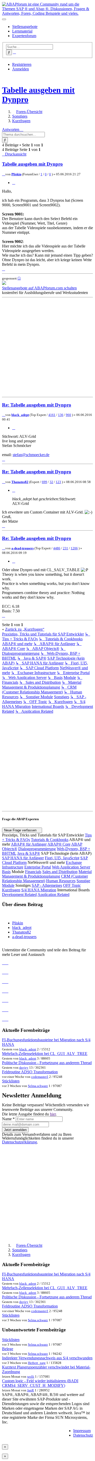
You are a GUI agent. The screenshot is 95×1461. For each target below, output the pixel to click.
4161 (51, 415)
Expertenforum (24, 36)
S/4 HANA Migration (38, 890)
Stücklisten (11, 1081)
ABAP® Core (58, 844)
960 (68, 415)
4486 (56, 548)
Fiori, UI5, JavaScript (62, 858)
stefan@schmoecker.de (31, 455)
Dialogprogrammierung (37, 849)
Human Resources (60, 881)
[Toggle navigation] (4, 19)
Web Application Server (71, 867)
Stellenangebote (24, 26)
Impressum (82, 1430)
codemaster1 (39, 1077)
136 (60, 415)
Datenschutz (83, 1435)
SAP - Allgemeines (47, 885)
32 (51, 482)
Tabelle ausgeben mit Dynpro (32, 164)
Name (8, 1119)
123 (58, 482)
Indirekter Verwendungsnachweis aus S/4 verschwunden (47, 1358)
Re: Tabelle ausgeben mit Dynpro (36, 405)
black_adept (20, 415)
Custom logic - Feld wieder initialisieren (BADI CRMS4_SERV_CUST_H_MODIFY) (40, 1383)
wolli (30, 1376)
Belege (7, 1349)
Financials (33, 871)
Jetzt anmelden (15, 1130)
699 (44, 482)
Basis (6, 871)
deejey (23, 1067)
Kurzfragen (11, 890)
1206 (74, 548)
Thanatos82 (19, 482)
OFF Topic (72, 885)
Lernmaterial (22, 31)
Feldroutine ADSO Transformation (30, 1072)
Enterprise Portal (37, 867)
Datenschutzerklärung (19, 1142)
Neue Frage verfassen (20, 830)
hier (53, 1114)
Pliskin (16, 174)
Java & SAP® (28, 853)
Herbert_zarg (37, 1363)
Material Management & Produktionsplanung (47, 873)
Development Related (19, 894)
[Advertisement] (47, 347)
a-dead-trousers (22, 548)
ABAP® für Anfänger (29, 844)
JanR (30, 1390)
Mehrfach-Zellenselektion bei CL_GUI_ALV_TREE (44, 1053)
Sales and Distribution (60, 871)
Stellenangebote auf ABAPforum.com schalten (39, 288)
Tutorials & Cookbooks (49, 839)
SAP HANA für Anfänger (23, 858)
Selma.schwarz (38, 1086)
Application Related (53, 894)
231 (65, 548)
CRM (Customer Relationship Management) (45, 878)
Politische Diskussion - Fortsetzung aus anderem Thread (47, 1063)
